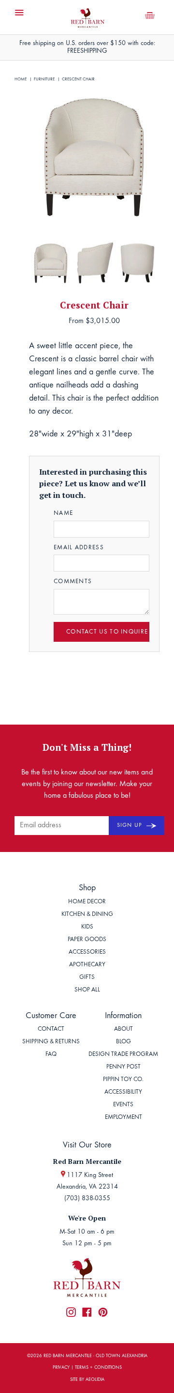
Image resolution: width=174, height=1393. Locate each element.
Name (63, 514)
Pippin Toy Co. (123, 1080)
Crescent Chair (78, 79)
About (123, 1029)
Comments (73, 582)
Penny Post (123, 1067)
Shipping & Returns (51, 1042)
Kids (87, 927)
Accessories (87, 952)
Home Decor (87, 902)
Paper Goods (87, 940)
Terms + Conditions (98, 1367)
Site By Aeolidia (87, 1380)
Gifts (87, 978)
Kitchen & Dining (87, 915)
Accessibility (123, 1092)
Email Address (79, 548)
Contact (51, 1029)
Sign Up (130, 825)
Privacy (61, 1367)
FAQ (51, 1055)
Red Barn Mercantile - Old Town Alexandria (95, 1356)
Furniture (44, 79)
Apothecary (87, 965)
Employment (123, 1117)
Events (123, 1105)
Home (20, 79)
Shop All (87, 990)
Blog (123, 1042)
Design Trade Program (123, 1055)
